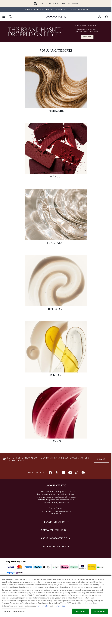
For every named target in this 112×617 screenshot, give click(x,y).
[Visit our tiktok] (76, 472)
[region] (56, 596)
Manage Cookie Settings (14, 611)
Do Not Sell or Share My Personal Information (56, 512)
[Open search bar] (10, 16)
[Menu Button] (3, 16)
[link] (99, 16)
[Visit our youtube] (70, 472)
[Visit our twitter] (57, 472)
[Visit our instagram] (63, 472)
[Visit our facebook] (50, 472)
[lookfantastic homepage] (56, 16)
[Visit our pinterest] (83, 472)
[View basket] (106, 16)
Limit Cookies (99, 611)
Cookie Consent (56, 508)
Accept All (80, 611)
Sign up (101, 459)
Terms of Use (59, 606)
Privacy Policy (43, 606)
